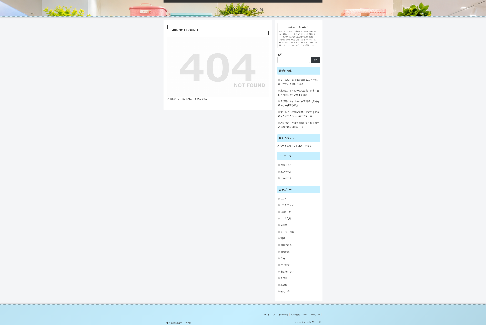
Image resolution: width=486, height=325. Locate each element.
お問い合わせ (283, 315)
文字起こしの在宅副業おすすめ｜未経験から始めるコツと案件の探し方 (298, 114)
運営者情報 (295, 315)
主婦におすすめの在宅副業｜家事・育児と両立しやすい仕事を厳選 (298, 92)
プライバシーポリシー (311, 315)
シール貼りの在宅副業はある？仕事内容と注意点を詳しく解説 (298, 82)
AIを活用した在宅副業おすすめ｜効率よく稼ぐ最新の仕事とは (298, 124)
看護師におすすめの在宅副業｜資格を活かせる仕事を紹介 (298, 103)
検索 (279, 54)
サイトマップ (269, 315)
